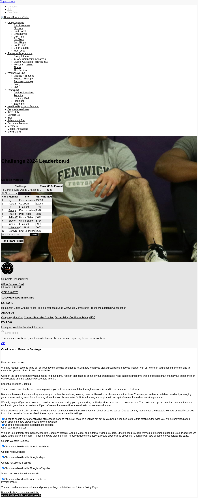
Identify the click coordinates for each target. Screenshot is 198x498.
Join (9, 9)
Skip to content (7, 1)
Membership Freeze (86, 308)
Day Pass (12, 12)
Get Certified (47, 317)
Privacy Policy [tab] (9, 482)
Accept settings (9, 495)
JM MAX (13, 217)
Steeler (12, 220)
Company (6, 317)
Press (36, 317)
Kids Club (18, 317)
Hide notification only (29, 495)
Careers (28, 317)
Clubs (17, 308)
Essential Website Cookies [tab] (16, 384)
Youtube (17, 327)
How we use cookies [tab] (12, 362)
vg (10, 200)
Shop (60, 308)
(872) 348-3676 (9, 292)
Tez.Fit (12, 214)
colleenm (14, 227)
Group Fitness (28, 308)
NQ (10, 207)
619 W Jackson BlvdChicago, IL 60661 (12, 285)
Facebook (27, 327)
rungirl (12, 224)
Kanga (12, 203)
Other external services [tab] (13, 427)
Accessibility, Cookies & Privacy (72, 317)
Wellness (52, 308)
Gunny (12, 210)
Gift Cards (69, 308)
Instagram (6, 327)
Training (41, 308)
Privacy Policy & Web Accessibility (20, 492)
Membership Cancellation (112, 308)
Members (12, 6)
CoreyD (13, 231)
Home (4, 308)
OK (3, 343)
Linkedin (38, 327)
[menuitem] (102, 6)
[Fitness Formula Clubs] (15, 17)
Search (34, 234)
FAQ (92, 317)
